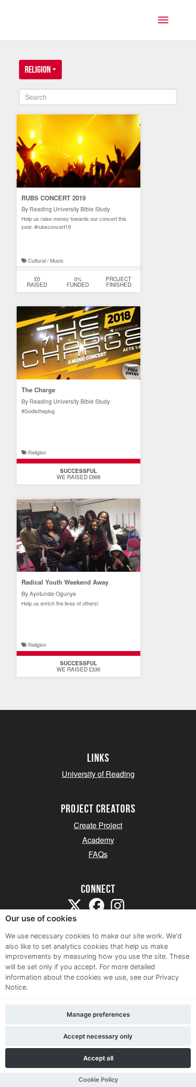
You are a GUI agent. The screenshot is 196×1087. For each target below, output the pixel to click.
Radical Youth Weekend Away (64, 581)
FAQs (98, 854)
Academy (98, 839)
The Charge (38, 389)
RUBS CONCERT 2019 (53, 197)
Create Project (98, 825)
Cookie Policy (98, 1079)
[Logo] (54, 24)
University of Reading (98, 773)
